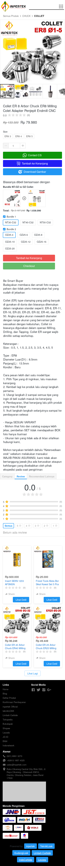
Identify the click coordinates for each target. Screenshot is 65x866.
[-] (33, 690)
